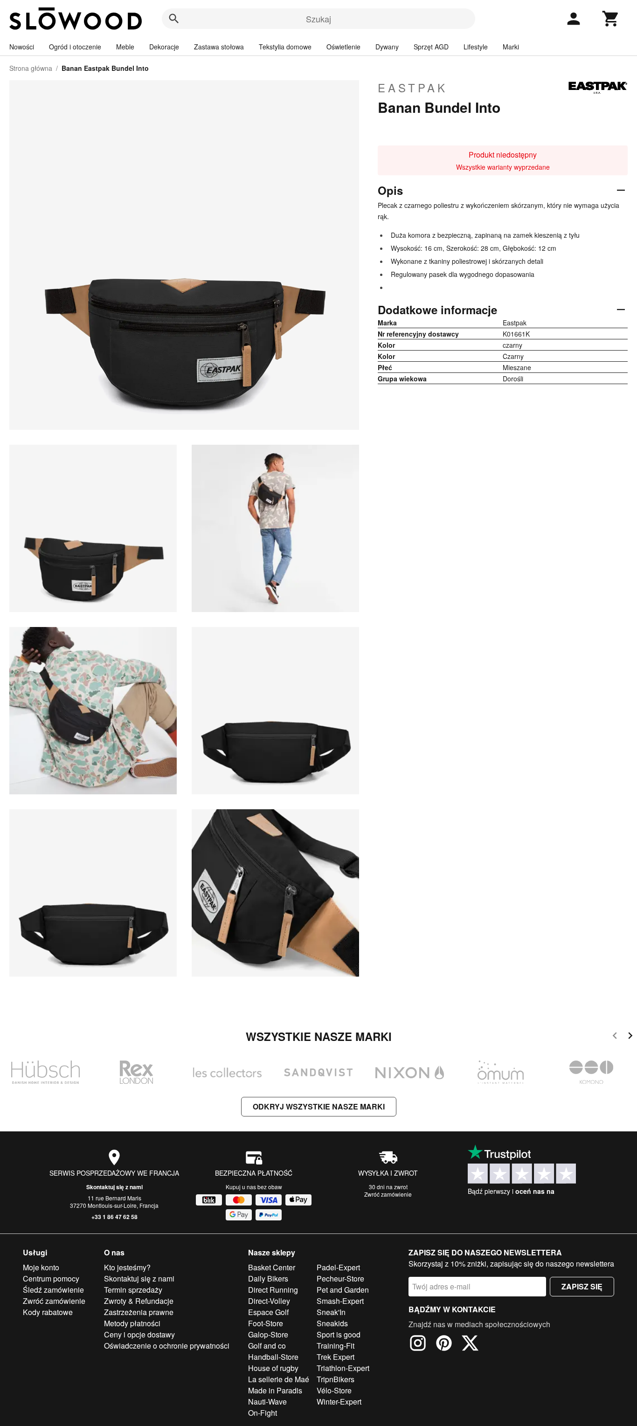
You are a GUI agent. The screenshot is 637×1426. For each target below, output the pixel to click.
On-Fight (262, 1412)
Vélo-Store (334, 1390)
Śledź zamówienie (53, 1289)
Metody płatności (132, 1323)
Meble (125, 46)
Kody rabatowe (48, 1312)
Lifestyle (476, 46)
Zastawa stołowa (219, 46)
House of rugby (273, 1368)
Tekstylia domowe (285, 46)
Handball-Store (273, 1356)
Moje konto (41, 1267)
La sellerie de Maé (278, 1379)
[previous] (615, 1037)
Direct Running (273, 1289)
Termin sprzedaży (133, 1289)
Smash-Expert (340, 1300)
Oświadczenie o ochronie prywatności (166, 1345)
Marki (511, 46)
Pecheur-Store (340, 1278)
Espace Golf (268, 1312)
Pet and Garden (343, 1289)
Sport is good (338, 1334)
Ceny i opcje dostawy (139, 1334)
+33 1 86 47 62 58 (114, 1216)
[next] (630, 1037)
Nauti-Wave (267, 1401)
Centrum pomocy (51, 1278)
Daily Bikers (268, 1278)
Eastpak (413, 87)
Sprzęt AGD (431, 46)
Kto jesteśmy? (127, 1267)
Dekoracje (164, 46)
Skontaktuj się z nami (114, 1187)
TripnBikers (335, 1379)
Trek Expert (335, 1356)
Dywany (387, 46)
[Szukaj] (173, 18)
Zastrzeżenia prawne (138, 1312)
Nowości (21, 46)
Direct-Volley (269, 1300)
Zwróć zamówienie (388, 1194)
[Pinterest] (444, 1344)
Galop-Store (268, 1334)
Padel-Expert (338, 1267)
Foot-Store (265, 1323)
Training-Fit (335, 1345)
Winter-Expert (339, 1401)
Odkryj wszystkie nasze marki (319, 1106)
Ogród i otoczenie (75, 46)
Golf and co (267, 1345)
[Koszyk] (611, 18)
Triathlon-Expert (343, 1368)
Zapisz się (581, 1286)
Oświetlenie (343, 46)
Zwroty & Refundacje (138, 1300)
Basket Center (271, 1267)
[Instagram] (418, 1344)
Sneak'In (331, 1312)
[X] (470, 1344)
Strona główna (30, 68)
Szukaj (318, 19)
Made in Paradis (275, 1390)
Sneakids (332, 1323)
